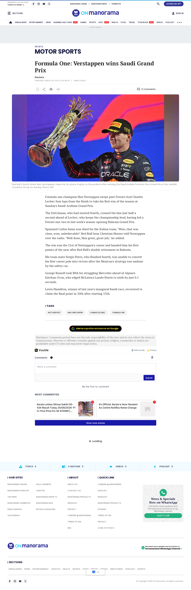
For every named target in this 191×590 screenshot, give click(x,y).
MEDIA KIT (72, 503)
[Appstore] (130, 548)
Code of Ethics (106, 528)
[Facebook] (33, 4)
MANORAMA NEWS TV (46, 496)
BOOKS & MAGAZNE (45, 509)
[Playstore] (109, 548)
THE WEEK (12, 496)
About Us (72, 484)
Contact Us (74, 490)
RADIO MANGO (14, 509)
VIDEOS (159, 22)
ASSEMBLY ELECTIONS (65, 22)
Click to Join (163, 516)
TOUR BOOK (145, 22)
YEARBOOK (116, 4)
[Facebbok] (9, 581)
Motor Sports (58, 51)
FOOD (123, 22)
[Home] (10, 22)
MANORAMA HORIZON (18, 490)
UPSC (103, 22)
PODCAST (169, 22)
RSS (69, 528)
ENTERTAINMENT (36, 22)
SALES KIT (102, 490)
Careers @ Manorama (79, 515)
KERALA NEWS (21, 22)
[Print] (51, 89)
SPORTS (92, 22)
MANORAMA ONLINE (78, 4)
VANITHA (40, 490)
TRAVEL (132, 22)
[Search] (158, 3)
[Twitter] (49, 4)
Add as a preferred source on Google (97, 328)
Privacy (72, 509)
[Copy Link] (58, 89)
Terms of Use (74, 521)
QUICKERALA (13, 515)
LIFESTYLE (55, 569)
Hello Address (43, 484)
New (75, 22)
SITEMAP (102, 509)
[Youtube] (44, 4)
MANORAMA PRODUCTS (79, 496)
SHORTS (141, 569)
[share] (44, 89)
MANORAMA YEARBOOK (18, 503)
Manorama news (99, 4)
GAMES (83, 22)
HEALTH (115, 22)
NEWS (48, 22)
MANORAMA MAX (44, 503)
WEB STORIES (116, 569)
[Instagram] (38, 4)
